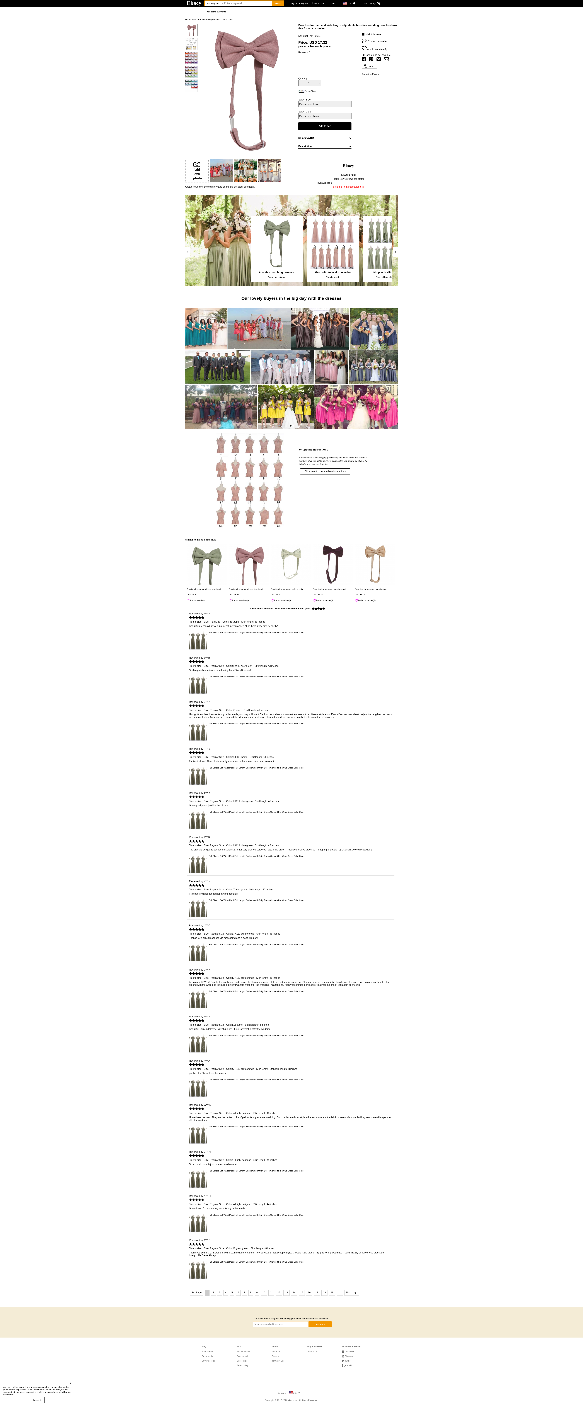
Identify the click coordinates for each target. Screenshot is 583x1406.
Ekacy (194, 3)
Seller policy (242, 1365)
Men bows (228, 19)
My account (319, 3)
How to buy (207, 1351)
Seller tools (242, 1361)
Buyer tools (207, 1356)
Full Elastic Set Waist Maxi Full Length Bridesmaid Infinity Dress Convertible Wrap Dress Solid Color (256, 632)
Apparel (197, 19)
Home (188, 19)
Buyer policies (208, 1361)
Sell (333, 3)
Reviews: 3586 (324, 183)
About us (276, 1351)
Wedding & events (216, 11)
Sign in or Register (300, 3)
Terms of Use (278, 1361)
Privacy (275, 1356)
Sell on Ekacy (243, 1351)
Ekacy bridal (348, 175)
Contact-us (312, 1351)
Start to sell (242, 1356)
